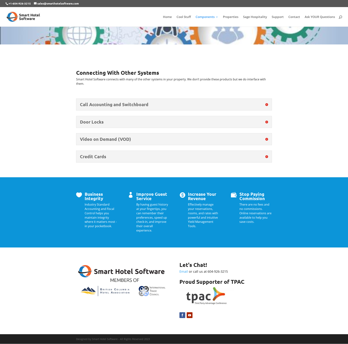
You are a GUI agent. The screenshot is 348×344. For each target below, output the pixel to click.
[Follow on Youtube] (189, 315)
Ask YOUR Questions (320, 17)
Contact (294, 17)
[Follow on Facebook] (182, 315)
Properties (230, 17)
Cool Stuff (184, 17)
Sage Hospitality (255, 17)
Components (205, 17)
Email (183, 271)
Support (278, 17)
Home (167, 17)
